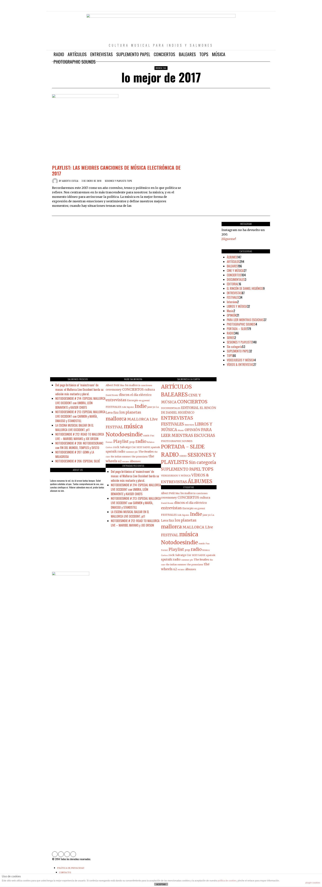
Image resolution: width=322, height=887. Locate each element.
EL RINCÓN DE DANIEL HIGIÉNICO (245, 288)
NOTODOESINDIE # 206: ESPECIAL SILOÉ (77, 461)
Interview (232, 302)
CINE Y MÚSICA (235, 270)
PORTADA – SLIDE (237, 328)
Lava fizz (112, 412)
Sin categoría (234, 346)
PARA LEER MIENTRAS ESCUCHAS (245, 320)
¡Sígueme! (229, 239)
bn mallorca (132, 385)
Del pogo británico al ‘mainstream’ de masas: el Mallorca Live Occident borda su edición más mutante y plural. (79, 389)
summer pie (132, 452)
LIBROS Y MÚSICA (237, 306)
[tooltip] (251, 7)
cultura (149, 389)
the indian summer (121, 456)
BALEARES (232, 266)
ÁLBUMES (232, 257)
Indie (141, 406)
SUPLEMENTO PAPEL (238, 351)
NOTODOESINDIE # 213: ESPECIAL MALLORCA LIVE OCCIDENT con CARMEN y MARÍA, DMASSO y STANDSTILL (80, 416)
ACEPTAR (161, 884)
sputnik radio (115, 451)
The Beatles (146, 451)
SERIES (230, 337)
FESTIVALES (233, 297)
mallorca (116, 419)
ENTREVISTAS (234, 293)
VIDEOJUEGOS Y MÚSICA (240, 360)
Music (230, 311)
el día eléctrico (140, 395)
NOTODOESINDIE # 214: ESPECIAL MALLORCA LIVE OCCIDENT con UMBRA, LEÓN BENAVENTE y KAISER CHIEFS (80, 403)
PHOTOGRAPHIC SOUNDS (241, 324)
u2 (119, 461)
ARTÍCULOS (233, 261)
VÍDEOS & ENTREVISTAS (240, 364)
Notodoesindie (124, 434)
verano (125, 461)
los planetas (130, 412)
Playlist (121, 441)
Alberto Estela (70, 180)
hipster (130, 407)
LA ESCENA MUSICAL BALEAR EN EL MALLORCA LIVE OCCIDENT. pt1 (74, 427)
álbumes (135, 461)
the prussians (140, 456)
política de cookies (227, 880)
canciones (146, 385)
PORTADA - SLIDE (183, 447)
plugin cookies (312, 882)
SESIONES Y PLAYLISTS (115, 181)
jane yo (151, 407)
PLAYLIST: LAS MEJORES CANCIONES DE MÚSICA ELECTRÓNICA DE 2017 (116, 170)
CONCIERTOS (234, 275)
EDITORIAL (233, 284)
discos (124, 395)
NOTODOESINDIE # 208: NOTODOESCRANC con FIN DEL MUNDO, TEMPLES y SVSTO (79, 445)
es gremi (144, 400)
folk (124, 407)
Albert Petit (112, 385)
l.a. (157, 407)
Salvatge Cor (128, 447)
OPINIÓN (231, 315)
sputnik (155, 447)
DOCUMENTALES (236, 279)
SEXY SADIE (143, 447)
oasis (146, 435)
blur (122, 385)
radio (140, 441)
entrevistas (116, 400)
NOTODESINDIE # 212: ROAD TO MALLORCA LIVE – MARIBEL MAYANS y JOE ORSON (79, 436)
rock (116, 447)
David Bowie (112, 395)
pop (132, 442)
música (133, 426)
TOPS (129, 181)
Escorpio (132, 400)
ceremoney (113, 389)
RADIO (230, 333)
